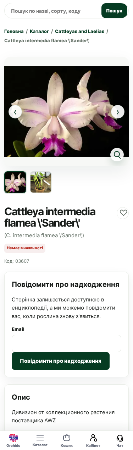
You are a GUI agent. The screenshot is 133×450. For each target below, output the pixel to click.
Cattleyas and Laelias (79, 31)
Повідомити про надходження (60, 360)
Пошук (114, 10)
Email (18, 329)
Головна (14, 31)
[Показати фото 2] (41, 182)
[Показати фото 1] (15, 182)
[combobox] (52, 10)
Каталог (39, 31)
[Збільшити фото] (66, 111)
